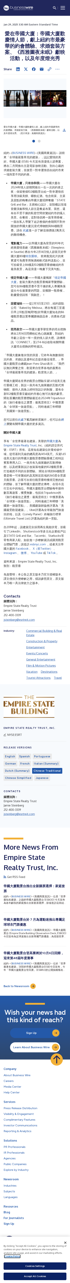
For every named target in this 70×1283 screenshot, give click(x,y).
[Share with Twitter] (26, 69)
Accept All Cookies (35, 1276)
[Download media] (64, 130)
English (10, 756)
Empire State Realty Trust (20, 445)
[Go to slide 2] (39, 141)
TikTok (51, 553)
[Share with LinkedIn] (18, 69)
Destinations (49, 671)
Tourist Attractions (38, 678)
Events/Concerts (37, 653)
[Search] (54, 7)
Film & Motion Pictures (41, 665)
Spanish (24, 756)
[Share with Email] (42, 69)
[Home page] (18, 8)
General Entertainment (40, 659)
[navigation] (62, 7)
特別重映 (31, 256)
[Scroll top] (57, 1059)
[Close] (65, 1242)
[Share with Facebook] (34, 69)
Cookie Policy (12, 1256)
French (25, 763)
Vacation (32, 671)
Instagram (10, 553)
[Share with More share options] (57, 69)
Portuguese (42, 756)
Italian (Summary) (46, 763)
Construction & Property (41, 641)
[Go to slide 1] (33, 141)
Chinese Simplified (18, 778)
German (10, 763)
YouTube (36, 553)
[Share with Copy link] (49, 69)
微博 (24, 553)
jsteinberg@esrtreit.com (19, 620)
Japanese (42, 778)
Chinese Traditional (47, 770)
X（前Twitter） (43, 548)
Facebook (22, 548)
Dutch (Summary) (17, 770)
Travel (58, 678)
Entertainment (35, 647)
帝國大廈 (52, 441)
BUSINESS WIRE (23, 153)
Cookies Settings (35, 1266)
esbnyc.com (38, 544)
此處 (26, 230)
